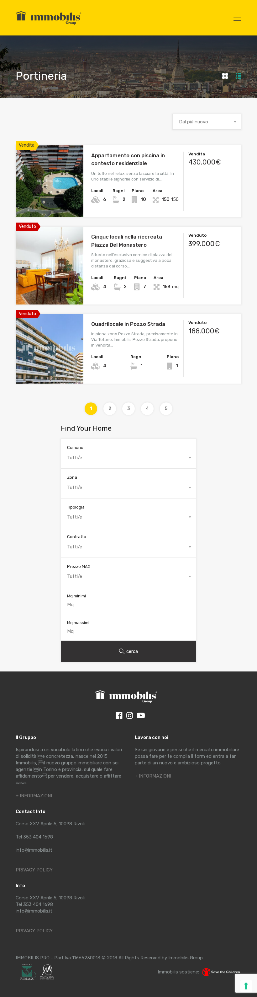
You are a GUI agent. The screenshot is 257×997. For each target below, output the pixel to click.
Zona (72, 477)
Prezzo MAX (78, 566)
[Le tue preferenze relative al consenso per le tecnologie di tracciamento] (246, 986)
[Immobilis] (48, 24)
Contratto (76, 536)
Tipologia (76, 507)
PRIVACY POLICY (34, 870)
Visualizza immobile (49, 203)
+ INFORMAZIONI (34, 796)
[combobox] (206, 122)
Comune (75, 447)
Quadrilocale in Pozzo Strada (128, 324)
